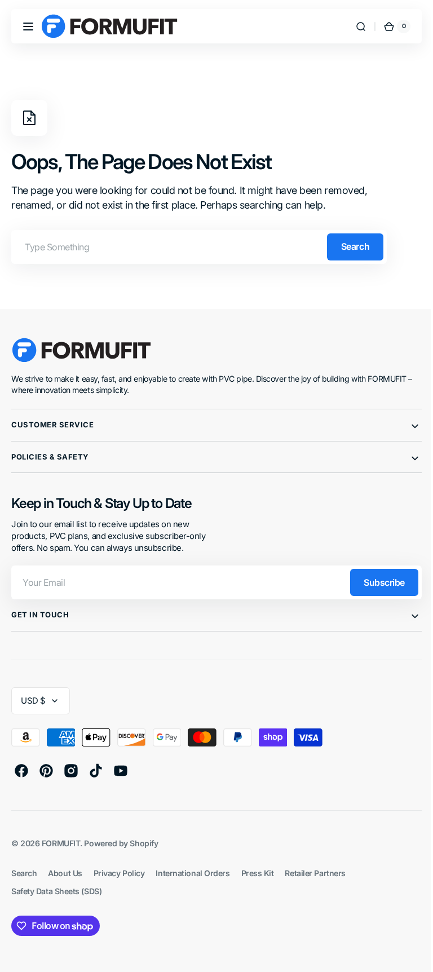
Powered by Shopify (121, 843)
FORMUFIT (61, 843)
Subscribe (375, 582)
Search (355, 246)
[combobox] (199, 247)
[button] (28, 26)
